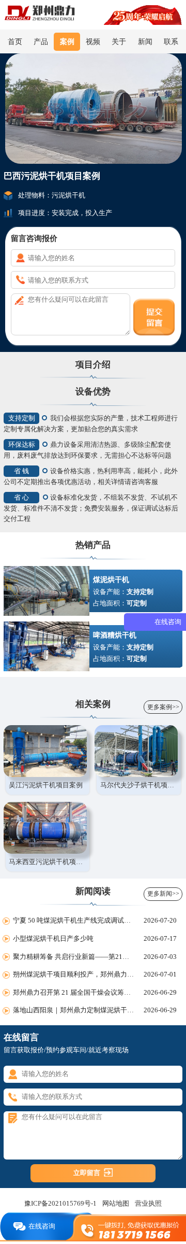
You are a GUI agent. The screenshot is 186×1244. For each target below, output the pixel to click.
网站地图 (115, 1203)
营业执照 (148, 1203)
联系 (171, 41)
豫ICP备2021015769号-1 (60, 1203)
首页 (15, 41)
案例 (67, 41)
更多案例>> (163, 707)
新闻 (145, 41)
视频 (93, 41)
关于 (119, 41)
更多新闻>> (163, 893)
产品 (41, 41)
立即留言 (86, 1173)
